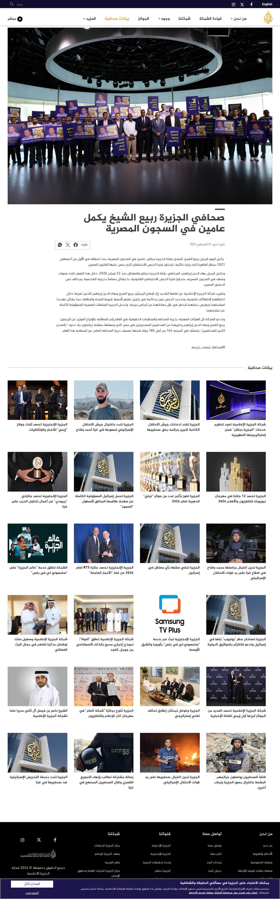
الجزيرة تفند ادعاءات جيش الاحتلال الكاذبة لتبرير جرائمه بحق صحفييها (173, 427)
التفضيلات (32, 893)
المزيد (90, 19)
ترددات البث (214, 862)
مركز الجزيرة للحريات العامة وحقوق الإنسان (99, 873)
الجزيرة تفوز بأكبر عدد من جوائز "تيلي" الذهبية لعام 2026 (171, 499)
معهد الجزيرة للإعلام (107, 853)
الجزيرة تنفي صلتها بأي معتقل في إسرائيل (174, 570)
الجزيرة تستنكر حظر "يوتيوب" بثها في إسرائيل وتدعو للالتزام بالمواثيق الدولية (236, 642)
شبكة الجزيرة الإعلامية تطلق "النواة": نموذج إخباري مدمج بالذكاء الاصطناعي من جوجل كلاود (104, 644)
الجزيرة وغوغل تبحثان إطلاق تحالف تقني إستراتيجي (174, 713)
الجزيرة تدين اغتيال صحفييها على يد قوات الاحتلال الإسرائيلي (172, 779)
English (267, 4)
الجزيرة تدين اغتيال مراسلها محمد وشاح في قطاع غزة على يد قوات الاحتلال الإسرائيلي (236, 573)
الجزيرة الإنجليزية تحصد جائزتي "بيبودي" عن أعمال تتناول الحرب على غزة (39, 501)
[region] (140, 888)
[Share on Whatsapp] (60, 244)
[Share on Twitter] (68, 244)
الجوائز (143, 19)
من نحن (240, 19)
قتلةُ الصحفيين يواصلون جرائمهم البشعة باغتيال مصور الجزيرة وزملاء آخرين (240, 782)
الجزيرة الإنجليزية (160, 853)
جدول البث (215, 870)
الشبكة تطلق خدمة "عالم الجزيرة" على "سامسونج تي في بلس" (38, 570)
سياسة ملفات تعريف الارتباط (255, 870)
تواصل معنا (215, 845)
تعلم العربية (112, 862)
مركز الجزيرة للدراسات (107, 845)
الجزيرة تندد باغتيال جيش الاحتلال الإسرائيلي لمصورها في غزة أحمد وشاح (104, 427)
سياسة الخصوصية (261, 862)
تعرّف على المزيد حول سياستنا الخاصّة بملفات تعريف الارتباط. (223, 893)
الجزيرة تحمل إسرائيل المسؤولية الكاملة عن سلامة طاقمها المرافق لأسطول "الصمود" (104, 501)
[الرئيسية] (263, 17)
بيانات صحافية (117, 19)
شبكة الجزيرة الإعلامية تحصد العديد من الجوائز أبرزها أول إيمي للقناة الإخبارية (237, 713)
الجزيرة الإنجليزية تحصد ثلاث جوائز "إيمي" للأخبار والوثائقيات (42, 427)
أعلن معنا (216, 853)
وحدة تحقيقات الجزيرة (157, 862)
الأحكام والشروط (262, 853)
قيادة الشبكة (210, 19)
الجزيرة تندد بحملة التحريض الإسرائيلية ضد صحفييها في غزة (38, 779)
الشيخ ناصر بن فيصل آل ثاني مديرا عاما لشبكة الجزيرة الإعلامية (38, 713)
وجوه (165, 19)
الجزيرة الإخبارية (161, 845)
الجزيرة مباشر (163, 870)
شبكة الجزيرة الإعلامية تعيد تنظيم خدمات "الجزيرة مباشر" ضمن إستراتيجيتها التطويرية (240, 430)
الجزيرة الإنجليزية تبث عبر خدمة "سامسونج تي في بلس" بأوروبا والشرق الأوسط (170, 644)
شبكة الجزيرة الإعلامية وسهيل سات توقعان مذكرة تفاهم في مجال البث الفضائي (40, 644)
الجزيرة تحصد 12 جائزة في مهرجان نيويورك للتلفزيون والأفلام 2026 (240, 499)
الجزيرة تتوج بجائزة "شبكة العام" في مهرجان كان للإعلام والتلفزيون (106, 713)
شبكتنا (184, 19)
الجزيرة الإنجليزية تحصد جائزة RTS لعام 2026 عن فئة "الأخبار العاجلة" (104, 570)
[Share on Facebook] (76, 244)
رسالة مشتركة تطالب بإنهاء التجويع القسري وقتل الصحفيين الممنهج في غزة (106, 782)
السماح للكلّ (32, 884)
